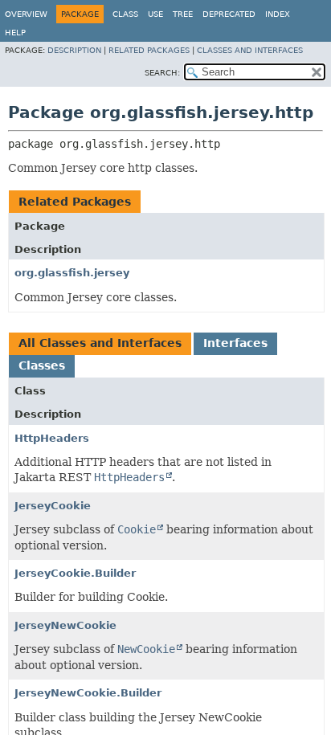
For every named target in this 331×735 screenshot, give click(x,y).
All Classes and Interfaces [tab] (100, 343)
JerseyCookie (52, 506)
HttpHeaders (51, 438)
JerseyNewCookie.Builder (87, 693)
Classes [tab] (41, 365)
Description (74, 50)
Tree (183, 14)
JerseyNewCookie (65, 625)
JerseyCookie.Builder (75, 573)
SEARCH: (162, 72)
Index (277, 14)
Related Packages (149, 50)
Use (155, 14)
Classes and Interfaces (250, 50)
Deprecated (228, 14)
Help (15, 32)
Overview (26, 14)
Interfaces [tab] (235, 343)
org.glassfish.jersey (71, 273)
